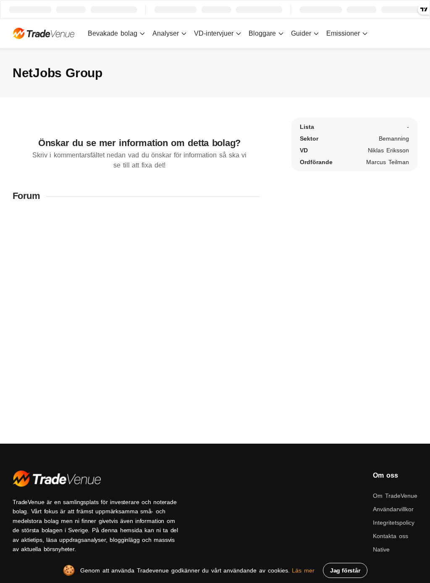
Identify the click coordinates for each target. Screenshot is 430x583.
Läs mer (303, 570)
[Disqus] (139, 319)
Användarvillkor (393, 509)
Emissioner (343, 33)
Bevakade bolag (112, 33)
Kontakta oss (390, 536)
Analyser (165, 33)
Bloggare (262, 33)
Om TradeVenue (395, 495)
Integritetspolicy (393, 522)
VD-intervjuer (213, 33)
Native (381, 549)
